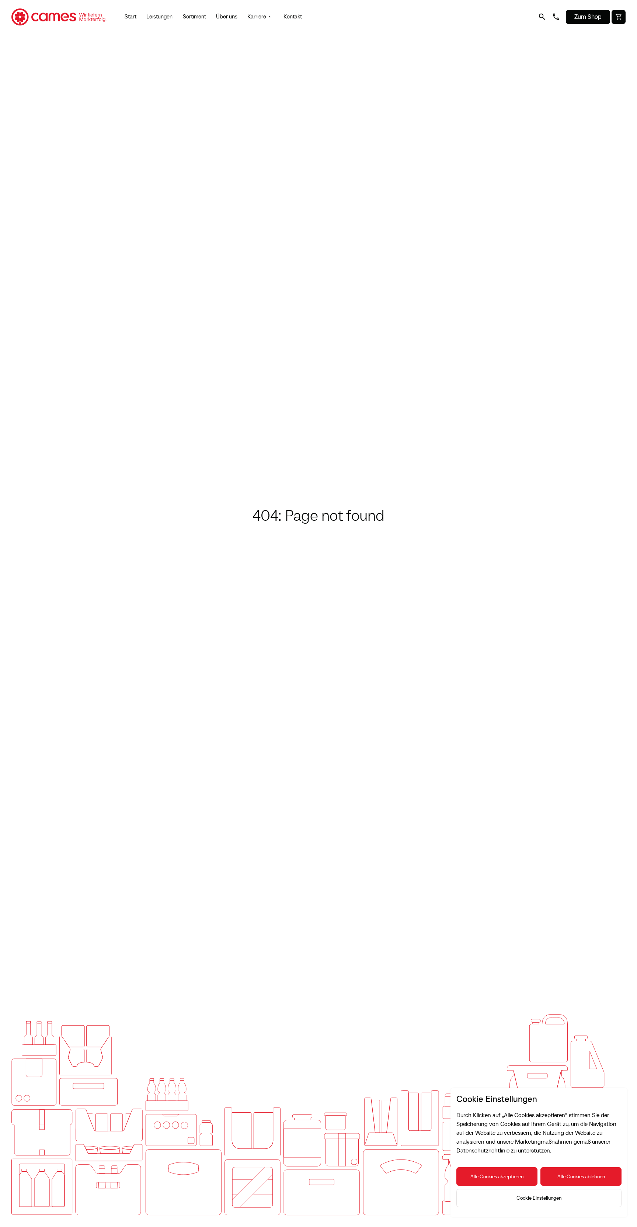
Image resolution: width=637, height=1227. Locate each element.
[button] (260, 17)
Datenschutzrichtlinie (482, 1150)
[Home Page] (59, 16)
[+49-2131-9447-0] (556, 17)
